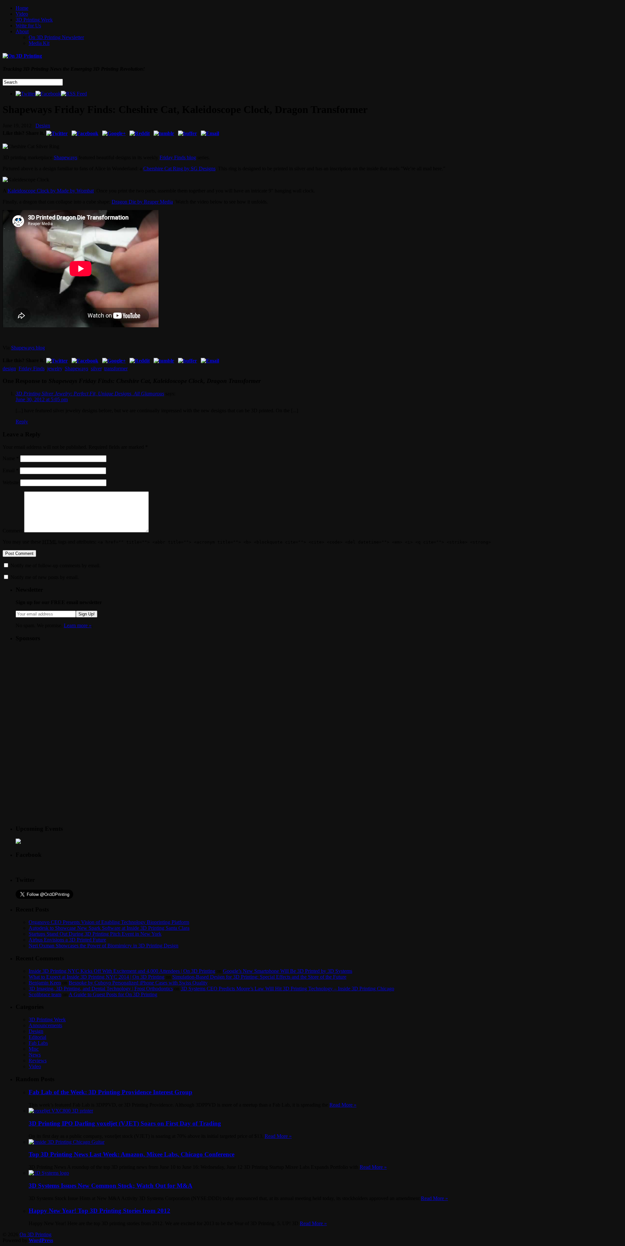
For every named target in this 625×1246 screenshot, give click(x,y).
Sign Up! (86, 614)
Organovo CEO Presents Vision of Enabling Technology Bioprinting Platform (109, 922)
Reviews (38, 1060)
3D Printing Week (34, 19)
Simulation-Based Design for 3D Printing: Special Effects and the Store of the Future (259, 977)
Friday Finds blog (178, 157)
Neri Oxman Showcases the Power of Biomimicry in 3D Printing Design (103, 945)
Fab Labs (38, 1043)
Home (22, 8)
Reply (22, 421)
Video (22, 14)
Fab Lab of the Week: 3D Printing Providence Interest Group (110, 1092)
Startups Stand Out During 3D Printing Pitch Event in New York (95, 934)
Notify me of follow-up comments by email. (55, 565)
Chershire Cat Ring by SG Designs (179, 168)
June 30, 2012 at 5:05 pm (42, 399)
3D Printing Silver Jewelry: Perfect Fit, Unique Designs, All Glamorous (90, 393)
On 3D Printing (35, 1234)
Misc (34, 1049)
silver (96, 368)
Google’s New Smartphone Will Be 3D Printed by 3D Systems (287, 971)
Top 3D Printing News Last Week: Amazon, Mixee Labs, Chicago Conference (131, 1154)
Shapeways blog (28, 347)
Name (11, 458)
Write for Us (28, 25)
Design (42, 125)
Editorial (37, 1037)
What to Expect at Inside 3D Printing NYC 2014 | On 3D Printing (96, 977)
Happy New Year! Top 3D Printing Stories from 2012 (99, 1210)
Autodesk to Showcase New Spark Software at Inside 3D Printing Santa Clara (109, 928)
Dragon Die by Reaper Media (142, 202)
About (22, 31)
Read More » (342, 1105)
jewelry (54, 368)
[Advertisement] (64, 688)
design (9, 368)
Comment (13, 530)
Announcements (45, 1025)
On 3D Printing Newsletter (56, 37)
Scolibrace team (45, 994)
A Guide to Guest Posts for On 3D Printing (113, 994)
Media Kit (39, 43)
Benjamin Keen (45, 982)
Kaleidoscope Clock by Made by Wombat (50, 190)
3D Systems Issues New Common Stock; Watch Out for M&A (110, 1185)
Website (11, 482)
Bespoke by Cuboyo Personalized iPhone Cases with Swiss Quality (138, 982)
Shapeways (65, 157)
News (35, 1054)
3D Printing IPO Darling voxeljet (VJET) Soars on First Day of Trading (125, 1123)
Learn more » (77, 625)
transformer (116, 368)
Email (11, 470)
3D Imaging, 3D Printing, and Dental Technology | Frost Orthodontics (101, 988)
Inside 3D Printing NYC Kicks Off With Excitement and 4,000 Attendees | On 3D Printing (122, 971)
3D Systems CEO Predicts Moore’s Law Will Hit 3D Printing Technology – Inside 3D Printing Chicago (287, 988)
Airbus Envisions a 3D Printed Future (67, 939)
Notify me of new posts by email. (44, 577)
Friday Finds (32, 368)
